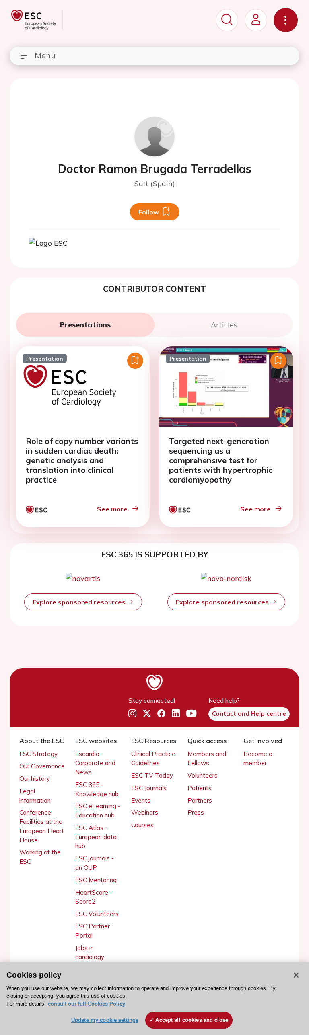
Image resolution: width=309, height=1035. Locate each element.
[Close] (296, 975)
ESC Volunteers (97, 914)
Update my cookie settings (104, 1020)
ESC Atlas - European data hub (96, 837)
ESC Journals (149, 788)
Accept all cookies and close (191, 1020)
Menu (45, 55)
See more (112, 509)
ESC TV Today (152, 775)
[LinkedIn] (176, 713)
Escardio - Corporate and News (95, 763)
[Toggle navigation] (286, 20)
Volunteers (202, 775)
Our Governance (42, 766)
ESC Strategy (38, 754)
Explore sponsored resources (80, 602)
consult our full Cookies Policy (86, 1004)
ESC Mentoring (96, 880)
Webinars (144, 812)
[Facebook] (161, 713)
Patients (199, 788)
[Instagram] (132, 713)
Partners (199, 800)
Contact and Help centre (249, 713)
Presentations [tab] (85, 324)
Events (140, 800)
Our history (34, 778)
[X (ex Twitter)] (147, 713)
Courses (142, 825)
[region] (154, 998)
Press (195, 812)
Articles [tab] (224, 324)
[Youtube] (191, 713)
